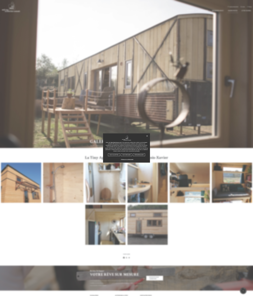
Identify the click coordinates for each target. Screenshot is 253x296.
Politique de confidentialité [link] (127, 159)
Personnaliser (139, 154)
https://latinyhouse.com (115, 142)
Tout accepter (113, 154)
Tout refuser (126, 154)
